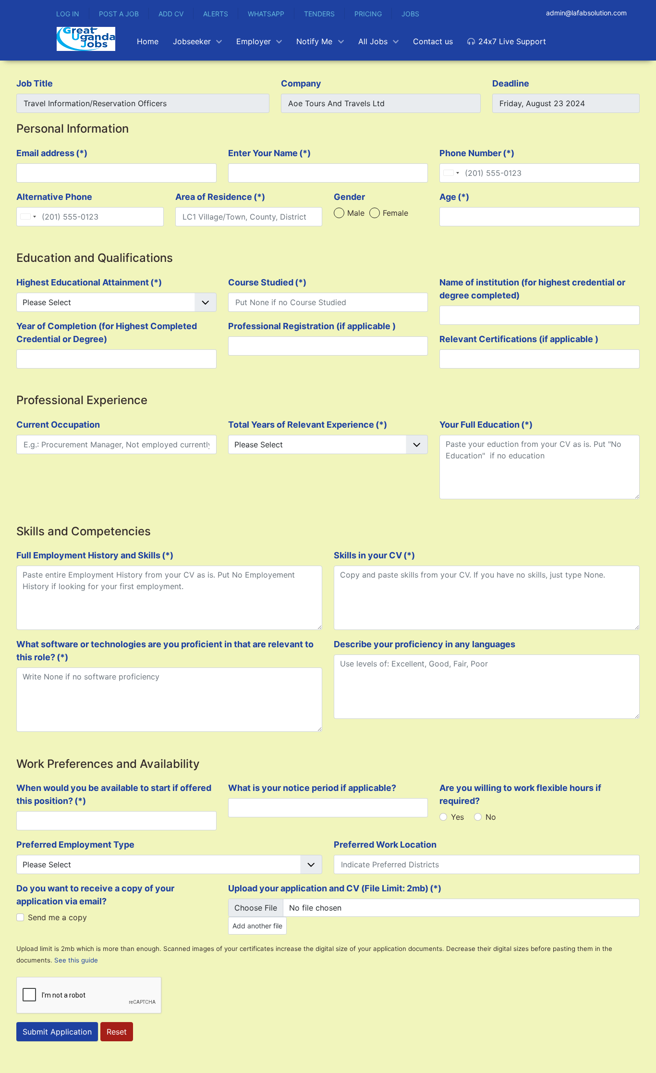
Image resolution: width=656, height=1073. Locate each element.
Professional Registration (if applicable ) (312, 326)
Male (355, 213)
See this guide (76, 960)
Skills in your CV (374, 555)
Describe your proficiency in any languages (424, 644)
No (491, 817)
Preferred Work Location (385, 844)
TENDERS (319, 14)
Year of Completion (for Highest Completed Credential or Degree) (106, 332)
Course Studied (267, 282)
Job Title (34, 83)
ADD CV (170, 14)
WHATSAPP (266, 14)
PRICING (368, 14)
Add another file (257, 926)
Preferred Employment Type (75, 844)
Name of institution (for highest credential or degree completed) (532, 288)
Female (395, 213)
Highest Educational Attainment (89, 282)
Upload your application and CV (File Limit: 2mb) (334, 888)
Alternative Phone (54, 197)
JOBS (410, 14)
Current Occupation (58, 424)
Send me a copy (57, 917)
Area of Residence (220, 197)
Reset (117, 1031)
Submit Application (57, 1031)
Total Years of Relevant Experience (307, 424)
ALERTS (215, 14)
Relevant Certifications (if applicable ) (518, 339)
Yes (457, 817)
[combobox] (451, 173)
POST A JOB (119, 14)
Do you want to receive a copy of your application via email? (95, 894)
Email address (51, 153)
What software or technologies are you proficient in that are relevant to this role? (165, 650)
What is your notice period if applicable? (312, 788)
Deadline (510, 83)
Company (301, 83)
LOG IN (67, 14)
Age (454, 197)
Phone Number (476, 153)
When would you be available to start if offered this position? (113, 794)
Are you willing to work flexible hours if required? (520, 794)
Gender (349, 197)
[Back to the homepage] (86, 39)
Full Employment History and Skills (94, 555)
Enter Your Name (269, 153)
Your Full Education (486, 424)
